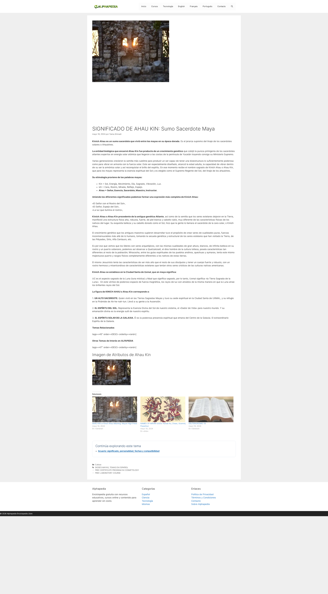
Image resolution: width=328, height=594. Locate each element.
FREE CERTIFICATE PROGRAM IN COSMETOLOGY (117, 470)
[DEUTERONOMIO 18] (211, 409)
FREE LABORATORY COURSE (108, 473)
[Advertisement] (164, 104)
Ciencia (145, 497)
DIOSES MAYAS (102, 467)
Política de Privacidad (202, 494)
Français (194, 6)
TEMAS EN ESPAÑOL (119, 467)
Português (207, 6)
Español (146, 494)
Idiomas (146, 504)
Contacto (221, 6)
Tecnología (168, 6)
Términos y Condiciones (203, 497)
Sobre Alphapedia (200, 504)
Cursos (154, 6)
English (181, 6)
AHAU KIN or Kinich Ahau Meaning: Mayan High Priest (114, 423)
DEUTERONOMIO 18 (197, 423)
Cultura (98, 464)
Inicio (143, 6)
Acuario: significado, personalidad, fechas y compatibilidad (129, 451)
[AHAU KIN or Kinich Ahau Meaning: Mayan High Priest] (115, 409)
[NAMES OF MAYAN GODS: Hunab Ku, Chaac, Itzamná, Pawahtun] (163, 409)
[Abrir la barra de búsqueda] (232, 6)
